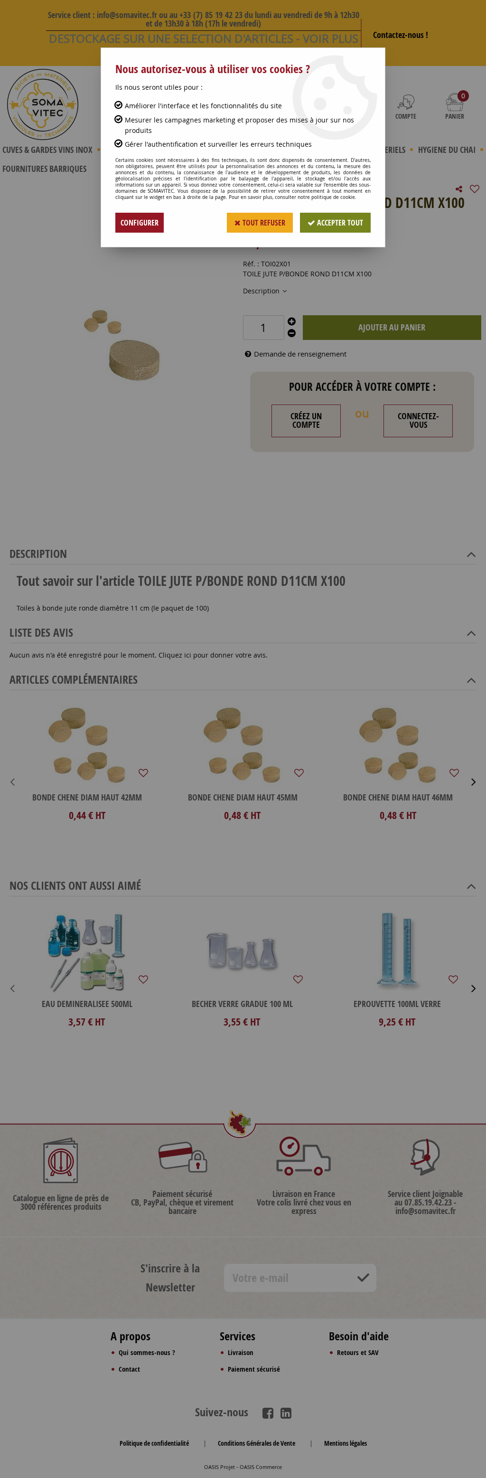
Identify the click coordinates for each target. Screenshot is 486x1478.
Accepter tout (339, 222)
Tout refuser (263, 222)
